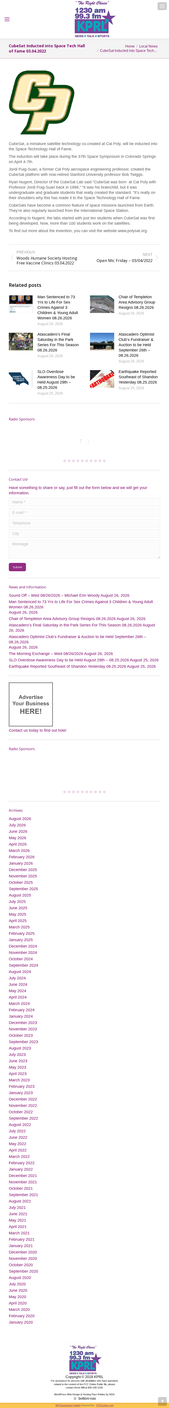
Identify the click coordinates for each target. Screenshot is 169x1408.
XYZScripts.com (105, 1406)
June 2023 (18, 1062)
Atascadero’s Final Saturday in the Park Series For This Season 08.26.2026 (58, 342)
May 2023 (17, 1068)
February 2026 (22, 858)
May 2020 (17, 1298)
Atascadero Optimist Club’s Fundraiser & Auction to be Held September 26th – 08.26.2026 (136, 345)
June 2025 (18, 909)
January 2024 (21, 1017)
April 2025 (18, 922)
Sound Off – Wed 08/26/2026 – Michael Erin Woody (54, 596)
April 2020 (18, 1304)
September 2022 (23, 1119)
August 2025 (20, 896)
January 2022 (21, 1170)
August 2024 (20, 973)
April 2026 (18, 845)
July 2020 (17, 1285)
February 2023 (22, 1088)
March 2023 (19, 1081)
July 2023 (17, 1056)
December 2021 (23, 1177)
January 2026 (21, 864)
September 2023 (23, 1043)
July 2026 (17, 826)
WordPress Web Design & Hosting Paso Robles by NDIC (84, 1395)
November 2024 (23, 954)
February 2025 (22, 935)
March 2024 (19, 1005)
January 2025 (21, 941)
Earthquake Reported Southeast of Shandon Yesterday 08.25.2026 (138, 376)
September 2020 (23, 1272)
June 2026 (18, 833)
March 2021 (19, 1234)
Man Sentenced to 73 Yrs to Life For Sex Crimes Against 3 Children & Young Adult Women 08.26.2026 (57, 307)
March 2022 (19, 1158)
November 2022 (23, 1107)
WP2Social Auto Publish (68, 1406)
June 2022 (18, 1139)
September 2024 (23, 966)
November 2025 (23, 877)
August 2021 (20, 1202)
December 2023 (23, 1024)
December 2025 (23, 871)
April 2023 (18, 1075)
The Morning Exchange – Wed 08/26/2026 (46, 654)
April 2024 (18, 998)
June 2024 (18, 986)
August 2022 (20, 1126)
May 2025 (17, 915)
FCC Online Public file (95, 1385)
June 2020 (18, 1292)
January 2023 (21, 1094)
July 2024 (17, 979)
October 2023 (21, 1037)
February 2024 (22, 1011)
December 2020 (23, 1253)
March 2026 (19, 852)
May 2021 (17, 1221)
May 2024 (17, 992)
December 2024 (23, 947)
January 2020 (21, 1323)
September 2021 (23, 1196)
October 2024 (21, 960)
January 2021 (21, 1247)
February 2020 (22, 1317)
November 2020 (23, 1260)
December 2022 (23, 1100)
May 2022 (17, 1145)
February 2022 (22, 1164)
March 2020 (19, 1311)
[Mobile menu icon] (162, 6)
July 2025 (17, 903)
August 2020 (20, 1279)
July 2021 (17, 1209)
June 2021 (18, 1215)
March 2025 (19, 928)
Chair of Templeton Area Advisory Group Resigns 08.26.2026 (137, 302)
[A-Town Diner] (84, 441)
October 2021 (21, 1190)
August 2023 (20, 1049)
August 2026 (20, 820)
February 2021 (22, 1241)
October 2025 (21, 884)
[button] (65, 462)
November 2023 (23, 1030)
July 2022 (17, 1132)
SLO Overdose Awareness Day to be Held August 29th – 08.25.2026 (56, 379)
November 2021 (23, 1183)
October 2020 (21, 1266)
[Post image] (21, 304)
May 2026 (17, 839)
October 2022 (21, 1113)
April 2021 (18, 1228)
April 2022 (18, 1151)
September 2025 (23, 890)
